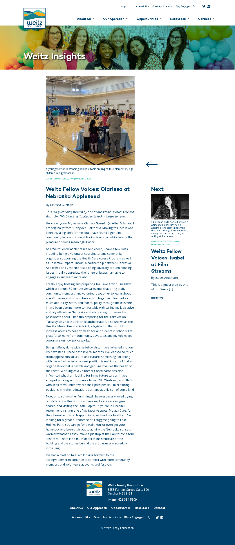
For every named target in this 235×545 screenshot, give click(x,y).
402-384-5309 (127, 499)
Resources (178, 19)
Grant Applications (162, 6)
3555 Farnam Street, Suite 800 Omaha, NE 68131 (128, 491)
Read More (157, 298)
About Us (84, 19)
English (125, 6)
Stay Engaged (183, 6)
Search (194, 6)
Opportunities (147, 19)
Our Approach (113, 19)
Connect (204, 19)
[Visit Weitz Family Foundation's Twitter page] (203, 6)
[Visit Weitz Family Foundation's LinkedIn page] (208, 6)
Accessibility (142, 6)
